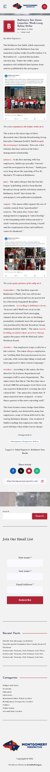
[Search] (44, 6)
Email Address (25, 584)
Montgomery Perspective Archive (25, 441)
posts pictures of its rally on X (27, 283)
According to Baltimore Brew (31, 305)
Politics (6, 705)
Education (7, 692)
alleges (30, 351)
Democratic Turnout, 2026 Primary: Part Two (23, 654)
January (7, 159)
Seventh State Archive (12, 711)
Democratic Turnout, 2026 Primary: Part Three (24, 651)
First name (25, 557)
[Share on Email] (29, 471)
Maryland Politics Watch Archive (17, 698)
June (5, 182)
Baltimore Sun (37, 450)
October (7, 347)
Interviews (7, 695)
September (8, 290)
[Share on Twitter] (21, 471)
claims (30, 212)
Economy (7, 689)
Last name (25, 571)
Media (25, 453)
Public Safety (8, 708)
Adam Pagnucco (22, 450)
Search (6, 511)
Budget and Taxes (10, 685)
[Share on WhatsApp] (37, 471)
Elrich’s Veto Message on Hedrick (18, 641)
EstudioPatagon (34, 765)
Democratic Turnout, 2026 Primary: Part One (23, 657)
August (6, 204)
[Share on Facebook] (13, 471)
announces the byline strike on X (28, 127)
